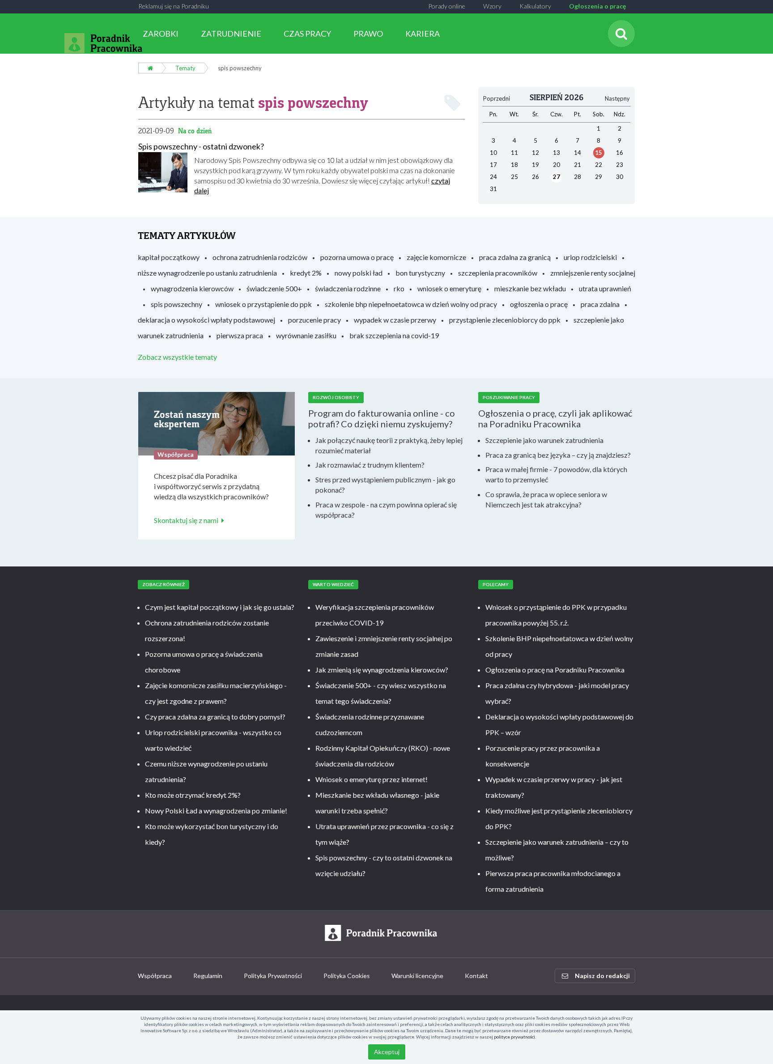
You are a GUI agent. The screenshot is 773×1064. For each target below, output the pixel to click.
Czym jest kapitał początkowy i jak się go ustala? (219, 607)
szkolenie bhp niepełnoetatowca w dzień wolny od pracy (411, 304)
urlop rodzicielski (590, 257)
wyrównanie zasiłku (306, 335)
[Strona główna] (150, 68)
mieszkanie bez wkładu (530, 288)
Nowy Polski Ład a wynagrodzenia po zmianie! (216, 810)
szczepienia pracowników (497, 272)
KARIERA (422, 33)
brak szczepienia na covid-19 (394, 335)
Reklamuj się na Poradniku (173, 6)
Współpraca (155, 975)
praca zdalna (600, 304)
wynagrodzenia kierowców (192, 288)
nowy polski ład (358, 272)
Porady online (446, 6)
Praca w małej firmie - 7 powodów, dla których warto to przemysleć (556, 474)
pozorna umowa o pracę (357, 257)
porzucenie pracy (314, 319)
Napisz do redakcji (602, 975)
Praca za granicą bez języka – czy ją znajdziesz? (558, 455)
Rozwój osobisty (336, 397)
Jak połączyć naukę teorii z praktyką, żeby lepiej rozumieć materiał (389, 445)
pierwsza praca (240, 335)
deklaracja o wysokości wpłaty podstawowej (206, 319)
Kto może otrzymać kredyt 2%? (193, 795)
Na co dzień (195, 131)
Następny (617, 98)
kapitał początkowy (169, 257)
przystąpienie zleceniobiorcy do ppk (505, 319)
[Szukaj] (621, 33)
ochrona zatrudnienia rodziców (259, 257)
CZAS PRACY (307, 33)
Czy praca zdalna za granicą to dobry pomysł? (215, 716)
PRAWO (368, 33)
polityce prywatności (514, 1036)
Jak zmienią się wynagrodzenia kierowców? (381, 669)
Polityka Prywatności (273, 975)
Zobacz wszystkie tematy (177, 357)
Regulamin (207, 975)
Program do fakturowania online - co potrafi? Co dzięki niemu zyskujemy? (381, 418)
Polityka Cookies (346, 975)
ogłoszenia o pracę (539, 304)
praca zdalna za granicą (515, 257)
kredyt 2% (306, 272)
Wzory (492, 6)
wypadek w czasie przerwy (395, 319)
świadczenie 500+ (274, 288)
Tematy (185, 68)
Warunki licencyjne (417, 975)
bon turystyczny (420, 272)
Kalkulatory (535, 6)
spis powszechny (176, 304)
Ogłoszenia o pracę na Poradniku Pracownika (554, 669)
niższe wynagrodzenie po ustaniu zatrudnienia (207, 272)
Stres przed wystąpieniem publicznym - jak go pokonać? (385, 484)
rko (399, 288)
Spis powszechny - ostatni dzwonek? (201, 146)
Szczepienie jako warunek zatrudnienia (544, 440)
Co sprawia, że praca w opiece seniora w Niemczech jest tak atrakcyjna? (546, 499)
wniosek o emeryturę (449, 288)
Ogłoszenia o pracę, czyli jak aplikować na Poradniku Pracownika (555, 418)
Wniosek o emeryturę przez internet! (371, 779)
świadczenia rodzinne (348, 288)
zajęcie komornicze (436, 257)
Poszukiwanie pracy (509, 397)
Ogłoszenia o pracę (597, 6)
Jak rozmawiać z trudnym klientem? (370, 464)
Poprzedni (496, 98)
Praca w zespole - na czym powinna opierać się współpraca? (386, 509)
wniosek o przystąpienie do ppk (263, 304)
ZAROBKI (160, 33)
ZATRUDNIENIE (231, 33)
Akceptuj (386, 1051)
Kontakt (476, 975)
